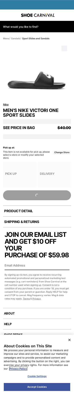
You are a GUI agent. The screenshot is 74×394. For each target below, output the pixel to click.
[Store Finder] (14, 15)
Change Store (61, 152)
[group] (19, 174)
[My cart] (69, 15)
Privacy (36, 298)
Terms (26, 298)
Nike (6, 104)
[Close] (69, 340)
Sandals (15, 38)
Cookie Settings (37, 376)
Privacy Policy (18, 368)
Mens (6, 38)
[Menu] (6, 15)
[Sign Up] (65, 266)
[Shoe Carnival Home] (37, 15)
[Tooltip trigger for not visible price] (37, 127)
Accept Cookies (37, 386)
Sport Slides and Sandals (35, 38)
